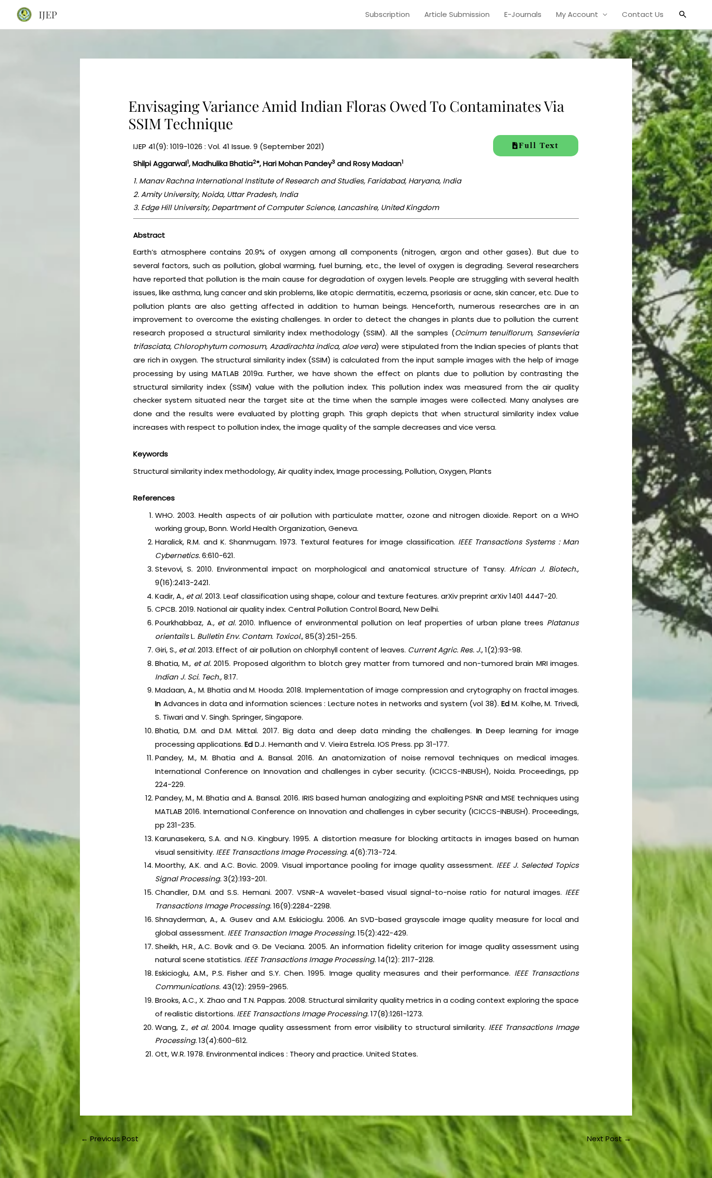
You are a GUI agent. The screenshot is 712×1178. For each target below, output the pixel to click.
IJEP (48, 14)
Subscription (387, 14)
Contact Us (643, 14)
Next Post (609, 1138)
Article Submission (457, 14)
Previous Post (110, 1138)
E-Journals (523, 14)
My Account (577, 14)
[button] (683, 14)
